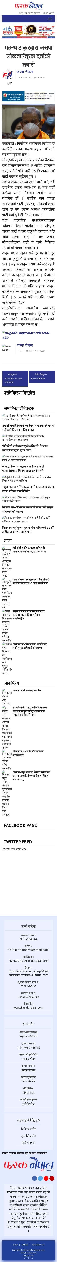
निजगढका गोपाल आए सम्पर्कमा (27, 690)
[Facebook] (34, 1179)
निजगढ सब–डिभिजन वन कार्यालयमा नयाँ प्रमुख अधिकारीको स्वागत (27, 509)
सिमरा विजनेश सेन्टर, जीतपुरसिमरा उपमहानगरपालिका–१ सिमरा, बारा (28, 973)
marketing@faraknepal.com (28, 960)
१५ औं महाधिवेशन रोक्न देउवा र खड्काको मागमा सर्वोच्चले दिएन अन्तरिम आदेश (28, 428)
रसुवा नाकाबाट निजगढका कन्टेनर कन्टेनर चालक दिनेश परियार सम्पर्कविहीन (28, 489)
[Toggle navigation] (49, 18)
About (15, 1245)
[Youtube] (46, 1179)
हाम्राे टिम (28, 1023)
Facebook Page (20, 825)
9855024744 (28, 939)
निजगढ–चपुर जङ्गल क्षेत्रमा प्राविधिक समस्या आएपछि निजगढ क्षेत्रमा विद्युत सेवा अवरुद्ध (31, 776)
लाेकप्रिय (11, 683)
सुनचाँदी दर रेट (28, 1136)
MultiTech (28, 1258)
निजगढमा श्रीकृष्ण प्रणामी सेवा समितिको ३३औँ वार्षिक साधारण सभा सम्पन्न (27, 530)
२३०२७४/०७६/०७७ (28, 997)
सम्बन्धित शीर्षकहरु (19, 408)
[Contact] (51, 1179)
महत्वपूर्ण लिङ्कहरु (28, 1119)
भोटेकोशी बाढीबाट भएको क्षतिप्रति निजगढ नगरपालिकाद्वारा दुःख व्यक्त (25, 448)
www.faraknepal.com (29, 1007)
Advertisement (38, 1245)
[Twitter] (40, 1179)
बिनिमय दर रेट (28, 1129)
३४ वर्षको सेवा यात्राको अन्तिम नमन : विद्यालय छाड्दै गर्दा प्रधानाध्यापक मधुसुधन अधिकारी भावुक (30, 711)
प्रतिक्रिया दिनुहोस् (19, 393)
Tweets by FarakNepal (14, 849)
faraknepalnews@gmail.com (28, 950)
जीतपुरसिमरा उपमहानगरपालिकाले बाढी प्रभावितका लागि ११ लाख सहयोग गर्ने (23, 468)
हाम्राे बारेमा (28, 926)
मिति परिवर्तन (29, 1142)
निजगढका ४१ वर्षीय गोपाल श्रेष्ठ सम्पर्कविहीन (28, 753)
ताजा (8, 540)
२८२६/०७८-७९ (29, 986)
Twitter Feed (18, 842)
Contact (25, 1245)
